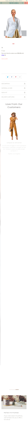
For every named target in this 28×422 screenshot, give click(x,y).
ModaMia (14, 3)
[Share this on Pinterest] (16, 77)
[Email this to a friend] (20, 77)
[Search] (22, 3)
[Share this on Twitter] (7, 77)
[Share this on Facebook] (11, 77)
